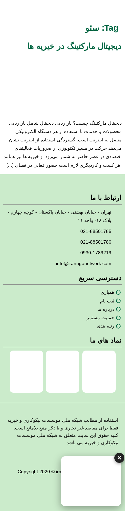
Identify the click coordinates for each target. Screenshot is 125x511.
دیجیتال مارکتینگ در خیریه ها (74, 45)
